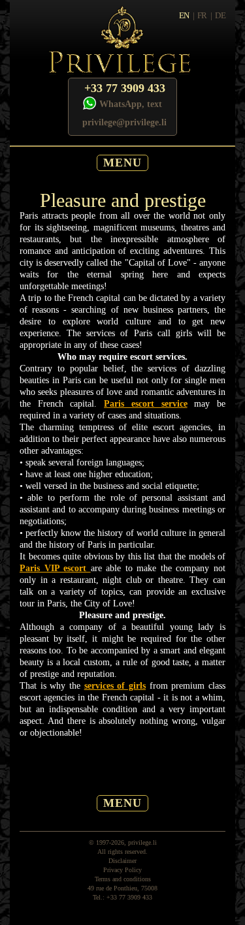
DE (220, 15)
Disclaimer (122, 860)
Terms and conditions (123, 879)
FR (202, 15)
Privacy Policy (122, 869)
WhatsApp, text (130, 104)
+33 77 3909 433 (124, 88)
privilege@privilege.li (124, 122)
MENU (122, 162)
